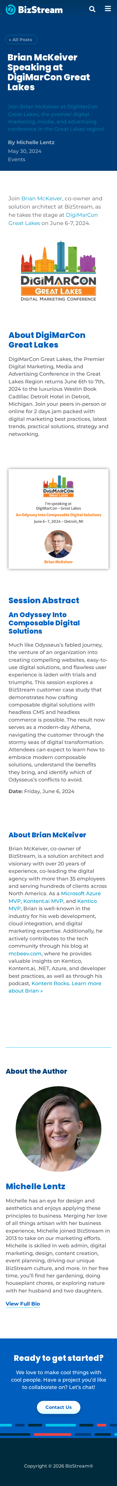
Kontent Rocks (50, 983)
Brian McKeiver (41, 198)
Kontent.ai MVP (43, 901)
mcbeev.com (25, 954)
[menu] (108, 8)
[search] (92, 9)
